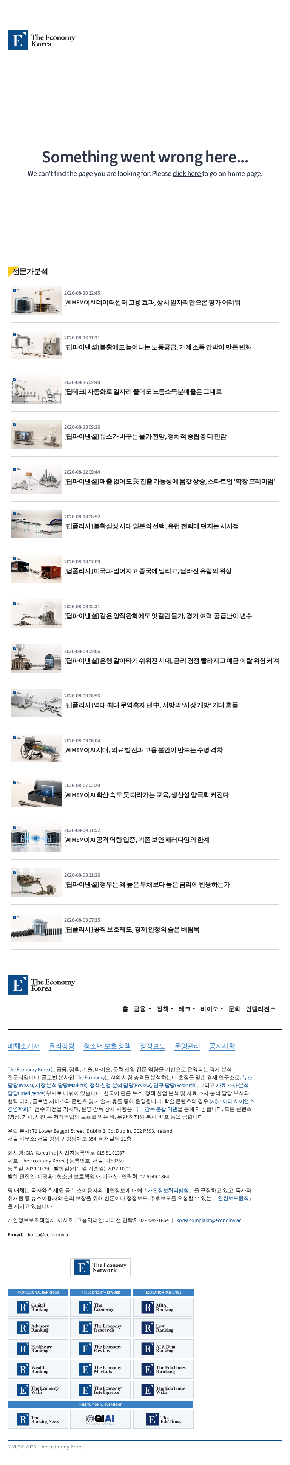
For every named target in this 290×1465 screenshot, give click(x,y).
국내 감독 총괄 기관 (155, 1109)
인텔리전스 (261, 1009)
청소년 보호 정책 (107, 1046)
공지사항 (222, 1046)
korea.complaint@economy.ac (208, 1220)
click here (187, 173)
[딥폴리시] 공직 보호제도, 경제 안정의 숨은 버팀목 (132, 929)
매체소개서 (24, 1046)
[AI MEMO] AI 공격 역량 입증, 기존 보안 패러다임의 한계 (137, 839)
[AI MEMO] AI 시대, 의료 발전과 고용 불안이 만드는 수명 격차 (143, 750)
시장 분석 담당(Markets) (61, 1085)
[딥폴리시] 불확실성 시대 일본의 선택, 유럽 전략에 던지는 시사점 (151, 526)
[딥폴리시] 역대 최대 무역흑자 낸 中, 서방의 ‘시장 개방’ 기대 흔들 (151, 705)
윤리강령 (61, 1046)
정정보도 (152, 1046)
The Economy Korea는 (31, 1070)
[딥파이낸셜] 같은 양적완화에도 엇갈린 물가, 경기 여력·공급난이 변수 (158, 616)
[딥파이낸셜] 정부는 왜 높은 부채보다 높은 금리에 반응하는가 (147, 884)
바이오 (210, 1009)
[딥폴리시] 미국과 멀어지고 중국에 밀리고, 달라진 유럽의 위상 (148, 571)
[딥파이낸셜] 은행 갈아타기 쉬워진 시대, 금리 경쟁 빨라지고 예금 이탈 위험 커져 (171, 660)
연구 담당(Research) (175, 1085)
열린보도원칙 (233, 1198)
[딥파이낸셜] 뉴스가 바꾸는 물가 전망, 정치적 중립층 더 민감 (145, 436)
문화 (234, 1009)
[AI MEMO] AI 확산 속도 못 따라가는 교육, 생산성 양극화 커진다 (146, 795)
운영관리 (187, 1046)
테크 (185, 1009)
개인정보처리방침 (168, 1190)
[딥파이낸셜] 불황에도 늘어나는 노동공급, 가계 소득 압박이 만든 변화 (157, 347)
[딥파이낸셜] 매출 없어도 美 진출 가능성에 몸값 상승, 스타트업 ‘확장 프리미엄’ (169, 481)
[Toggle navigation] (275, 39)
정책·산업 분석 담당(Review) (120, 1085)
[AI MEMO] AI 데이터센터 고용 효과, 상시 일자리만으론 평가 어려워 (152, 302)
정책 (163, 1009)
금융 (140, 1009)
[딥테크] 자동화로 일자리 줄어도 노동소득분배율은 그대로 (143, 391)
